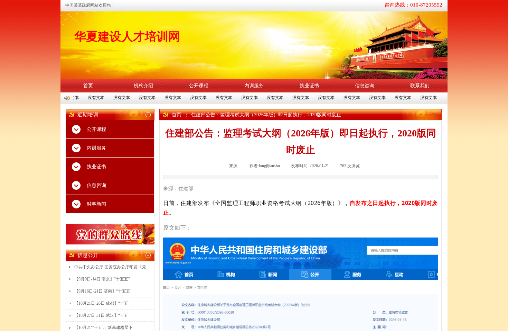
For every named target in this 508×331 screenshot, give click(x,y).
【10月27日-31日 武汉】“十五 (101, 315)
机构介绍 (143, 85)
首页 (88, 85)
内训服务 (254, 85)
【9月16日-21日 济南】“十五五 (102, 291)
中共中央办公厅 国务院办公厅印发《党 (110, 267)
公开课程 (198, 85)
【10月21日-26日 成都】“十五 (101, 303)
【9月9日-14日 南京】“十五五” (102, 279)
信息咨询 (364, 85)
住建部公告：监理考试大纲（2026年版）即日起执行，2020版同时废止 (266, 114)
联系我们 (420, 85)
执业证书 (309, 85)
